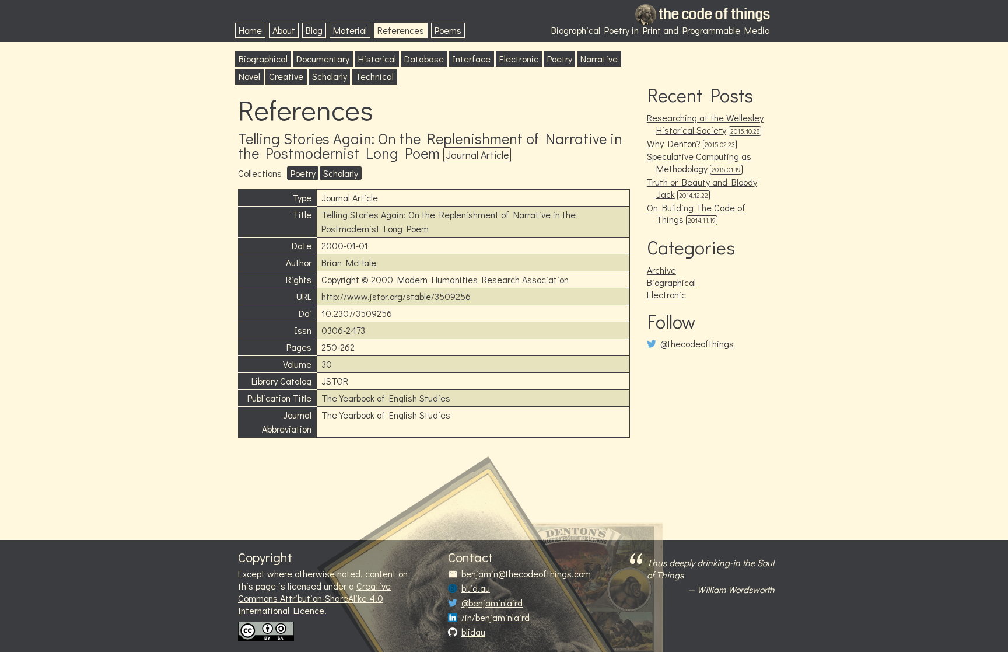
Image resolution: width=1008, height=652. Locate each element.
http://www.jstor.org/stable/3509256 (396, 296)
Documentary (322, 59)
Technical (374, 76)
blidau (473, 632)
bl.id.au (475, 588)
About (283, 30)
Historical (377, 59)
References (400, 30)
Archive (661, 270)
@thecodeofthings (697, 344)
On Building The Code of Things (696, 213)
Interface (472, 59)
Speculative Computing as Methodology (699, 162)
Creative (286, 76)
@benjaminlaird (492, 603)
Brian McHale (348, 262)
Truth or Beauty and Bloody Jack (702, 188)
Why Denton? (674, 143)
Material (350, 30)
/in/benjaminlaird (495, 617)
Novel (249, 76)
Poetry (559, 59)
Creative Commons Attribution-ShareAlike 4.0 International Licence (314, 598)
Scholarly (329, 76)
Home (250, 30)
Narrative (599, 59)
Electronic (518, 59)
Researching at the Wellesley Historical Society (705, 123)
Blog (314, 30)
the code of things (714, 14)
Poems (448, 30)
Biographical (263, 59)
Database (424, 59)
